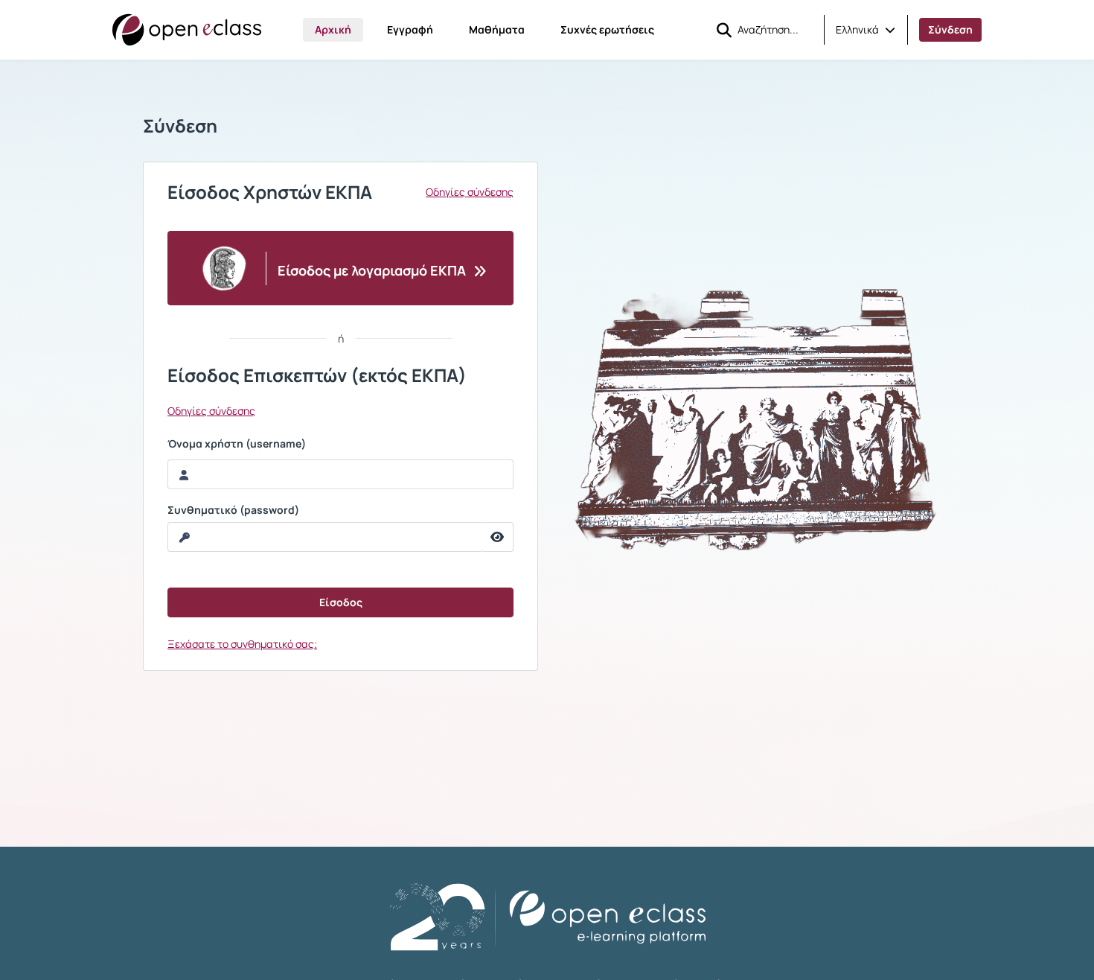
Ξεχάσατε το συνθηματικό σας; (242, 644)
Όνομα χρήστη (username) (236, 444)
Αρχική (333, 29)
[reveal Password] (498, 537)
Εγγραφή (410, 29)
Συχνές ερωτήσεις (607, 29)
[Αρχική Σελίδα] (186, 29)
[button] (865, 30)
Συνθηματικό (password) (233, 510)
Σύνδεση (950, 29)
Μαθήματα (497, 29)
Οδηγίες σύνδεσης (470, 192)
